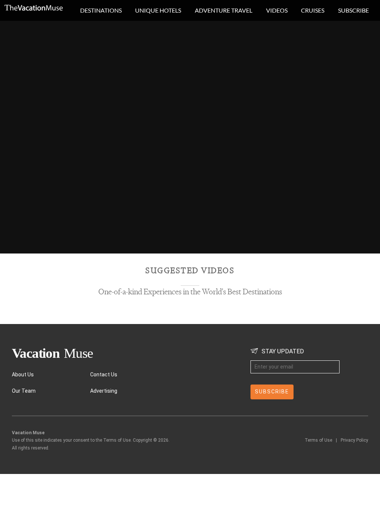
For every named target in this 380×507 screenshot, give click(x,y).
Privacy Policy (354, 440)
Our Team (24, 391)
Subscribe (353, 10)
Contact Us (103, 374)
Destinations (101, 10)
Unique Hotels (158, 10)
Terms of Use (318, 440)
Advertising (103, 391)
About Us (23, 374)
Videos (277, 10)
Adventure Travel (223, 10)
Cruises (312, 10)
